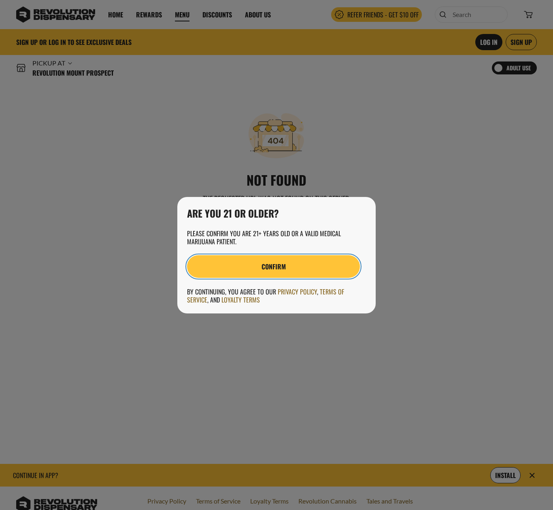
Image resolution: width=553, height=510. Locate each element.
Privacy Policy (297, 291)
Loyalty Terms (240, 300)
